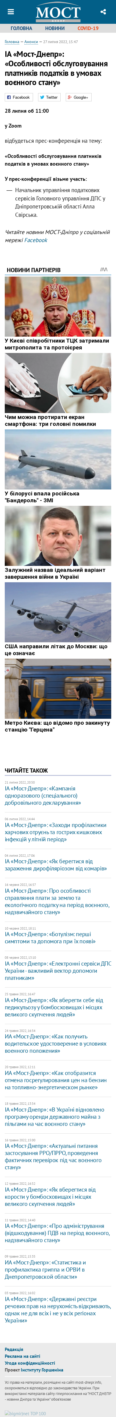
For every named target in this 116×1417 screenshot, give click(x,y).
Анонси (31, 41)
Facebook (35, 240)
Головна (21, 28)
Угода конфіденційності (30, 1363)
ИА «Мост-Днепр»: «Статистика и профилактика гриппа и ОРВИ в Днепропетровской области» (45, 1269)
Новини (55, 28)
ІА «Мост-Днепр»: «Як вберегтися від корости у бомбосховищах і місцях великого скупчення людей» (50, 1197)
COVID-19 (88, 28)
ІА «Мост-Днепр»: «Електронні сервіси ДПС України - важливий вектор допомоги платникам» (58, 971)
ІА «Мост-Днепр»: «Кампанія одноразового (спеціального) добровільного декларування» (43, 795)
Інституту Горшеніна (42, 1370)
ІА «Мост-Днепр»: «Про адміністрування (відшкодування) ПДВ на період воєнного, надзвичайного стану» (57, 1233)
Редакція (14, 1349)
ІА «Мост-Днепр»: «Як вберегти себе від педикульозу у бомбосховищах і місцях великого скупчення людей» (54, 1007)
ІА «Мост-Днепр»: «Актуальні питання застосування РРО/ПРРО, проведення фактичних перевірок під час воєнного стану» (53, 1156)
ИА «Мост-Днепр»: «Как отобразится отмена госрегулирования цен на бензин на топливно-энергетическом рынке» (56, 1080)
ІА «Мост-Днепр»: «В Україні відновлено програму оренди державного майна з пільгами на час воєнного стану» (54, 1117)
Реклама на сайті (22, 1356)
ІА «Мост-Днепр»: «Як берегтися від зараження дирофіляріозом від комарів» (56, 864)
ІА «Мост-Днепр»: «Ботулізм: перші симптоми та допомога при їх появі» (50, 937)
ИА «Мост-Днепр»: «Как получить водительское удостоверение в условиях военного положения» (55, 1043)
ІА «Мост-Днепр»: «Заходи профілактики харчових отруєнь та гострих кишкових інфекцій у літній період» (55, 832)
